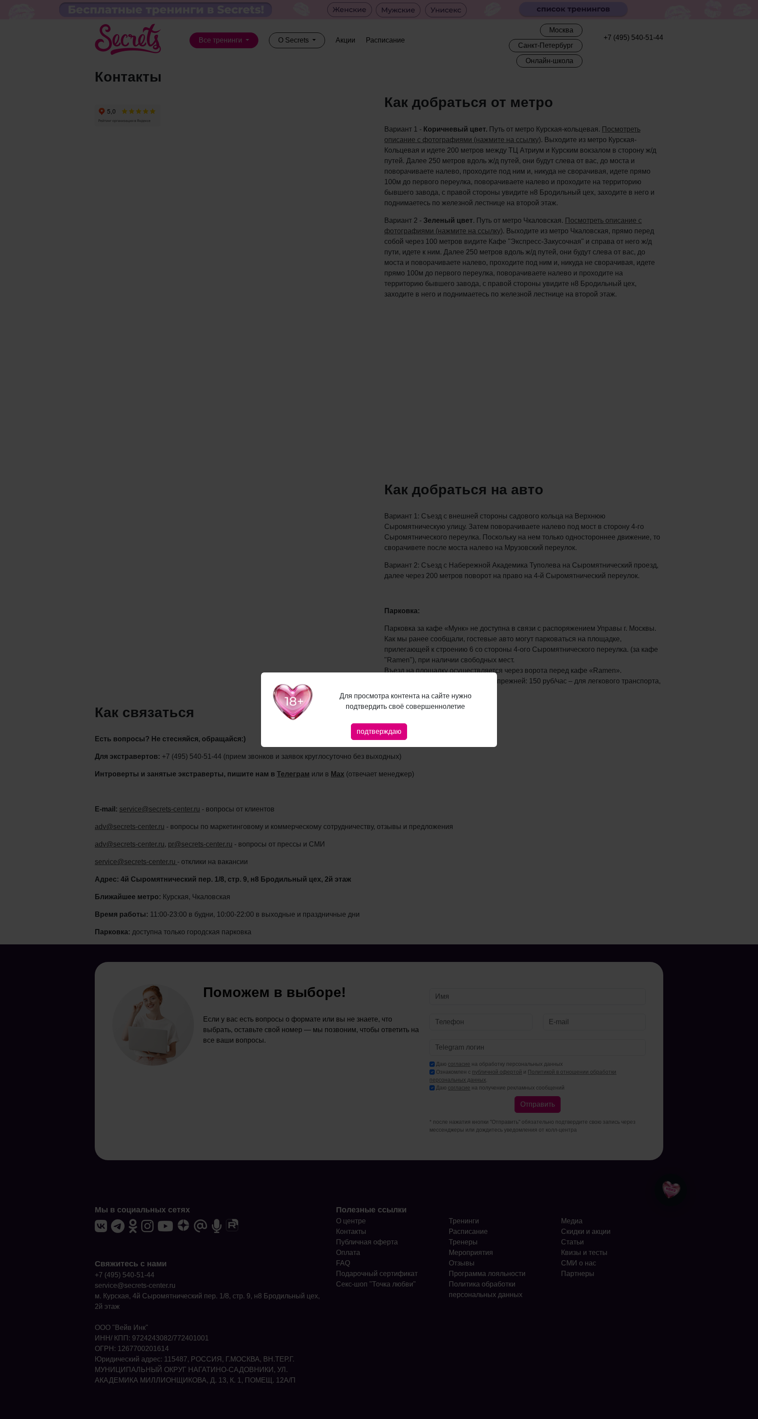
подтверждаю (379, 731)
